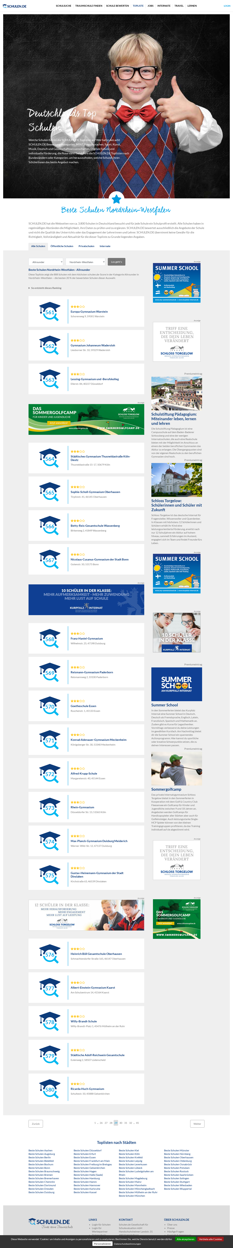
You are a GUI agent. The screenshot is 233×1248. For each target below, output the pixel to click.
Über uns (172, 1224)
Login (227, 5)
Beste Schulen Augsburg (42, 1153)
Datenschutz (99, 1234)
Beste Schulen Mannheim (132, 1185)
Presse (171, 1227)
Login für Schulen (101, 1224)
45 (137, 1122)
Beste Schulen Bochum (41, 1164)
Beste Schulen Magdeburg (133, 1178)
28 (111, 1122)
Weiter (197, 1123)
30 (120, 1122)
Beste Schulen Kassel (85, 1192)
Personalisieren (102, 1243)
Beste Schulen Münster (176, 1150)
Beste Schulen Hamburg (87, 1178)
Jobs (150, 5)
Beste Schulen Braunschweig (44, 1171)
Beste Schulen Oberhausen (178, 1157)
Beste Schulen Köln (129, 1153)
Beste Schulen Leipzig (130, 1160)
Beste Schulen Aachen (40, 1150)
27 (106, 1122)
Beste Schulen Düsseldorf (87, 1150)
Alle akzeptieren (185, 1239)
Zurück (36, 1123)
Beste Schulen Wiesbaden (178, 1185)
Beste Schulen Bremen (41, 1174)
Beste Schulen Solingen (176, 1178)
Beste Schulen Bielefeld (41, 1160)
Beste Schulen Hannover (87, 1185)
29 (115, 1122)
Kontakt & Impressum (179, 1234)
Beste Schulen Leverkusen (133, 1164)
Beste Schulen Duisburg (41, 1192)
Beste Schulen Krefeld (131, 1157)
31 (125, 1122)
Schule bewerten (117, 5)
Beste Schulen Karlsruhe (87, 1188)
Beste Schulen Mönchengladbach (137, 1188)
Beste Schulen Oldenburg (178, 1160)
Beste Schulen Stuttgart (177, 1181)
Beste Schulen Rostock (176, 1171)
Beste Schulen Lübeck (130, 1167)
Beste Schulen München (132, 1195)
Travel (179, 5)
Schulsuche (63, 5)
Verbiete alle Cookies (210, 1239)
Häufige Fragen (175, 1231)
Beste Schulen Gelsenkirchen (89, 1167)
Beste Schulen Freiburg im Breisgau (93, 1164)
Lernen (192, 5)
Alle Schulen (38, 246)
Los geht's (116, 261)
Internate (164, 5)
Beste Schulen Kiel (129, 1150)
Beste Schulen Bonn (39, 1167)
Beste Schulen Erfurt (85, 1153)
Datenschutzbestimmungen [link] (127, 1243)
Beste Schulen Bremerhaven (44, 1178)
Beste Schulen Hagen (85, 1171)
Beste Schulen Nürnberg (177, 1153)
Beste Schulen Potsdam (177, 1167)
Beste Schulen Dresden (41, 1188)
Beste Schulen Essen (85, 1157)
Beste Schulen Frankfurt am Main (92, 1160)
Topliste (138, 5)
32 (130, 1122)
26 (101, 1122)
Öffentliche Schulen (62, 246)
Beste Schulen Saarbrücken (178, 1174)
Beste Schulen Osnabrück (178, 1164)
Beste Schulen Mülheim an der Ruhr (138, 1192)
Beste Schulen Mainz (130, 1181)
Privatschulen (86, 246)
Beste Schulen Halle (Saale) (88, 1174)
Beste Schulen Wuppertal (178, 1188)
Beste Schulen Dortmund (42, 1185)
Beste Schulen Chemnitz (42, 1181)
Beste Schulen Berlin (40, 1157)
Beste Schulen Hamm (85, 1181)
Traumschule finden (88, 5)
